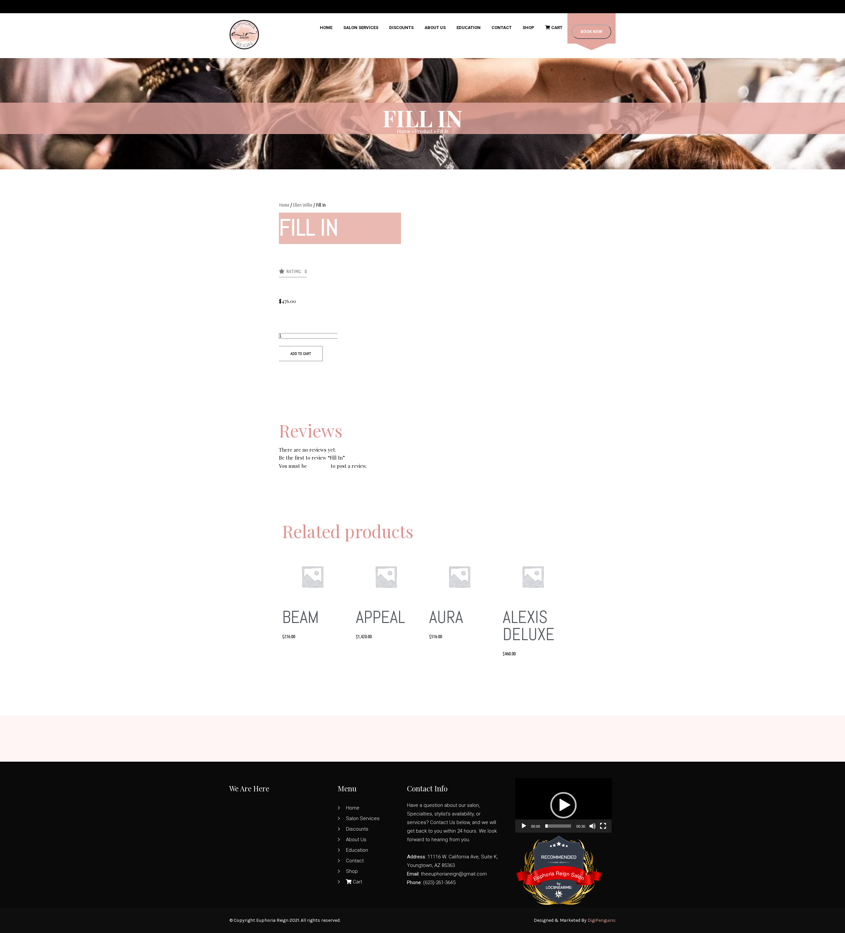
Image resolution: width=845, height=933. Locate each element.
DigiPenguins (602, 920)
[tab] (422, 418)
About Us (435, 27)
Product (423, 131)
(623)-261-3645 (439, 882)
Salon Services (360, 27)
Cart (556, 27)
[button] (293, 273)
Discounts (401, 27)
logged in (318, 466)
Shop (528, 27)
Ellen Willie (303, 205)
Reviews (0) (291, 418)
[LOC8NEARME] (559, 885)
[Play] (524, 826)
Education (468, 27)
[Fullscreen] (603, 826)
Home (326, 27)
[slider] (558, 826)
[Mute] (592, 826)
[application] (563, 805)
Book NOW (591, 31)
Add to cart (300, 353)
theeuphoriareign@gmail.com (454, 874)
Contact (501, 27)
